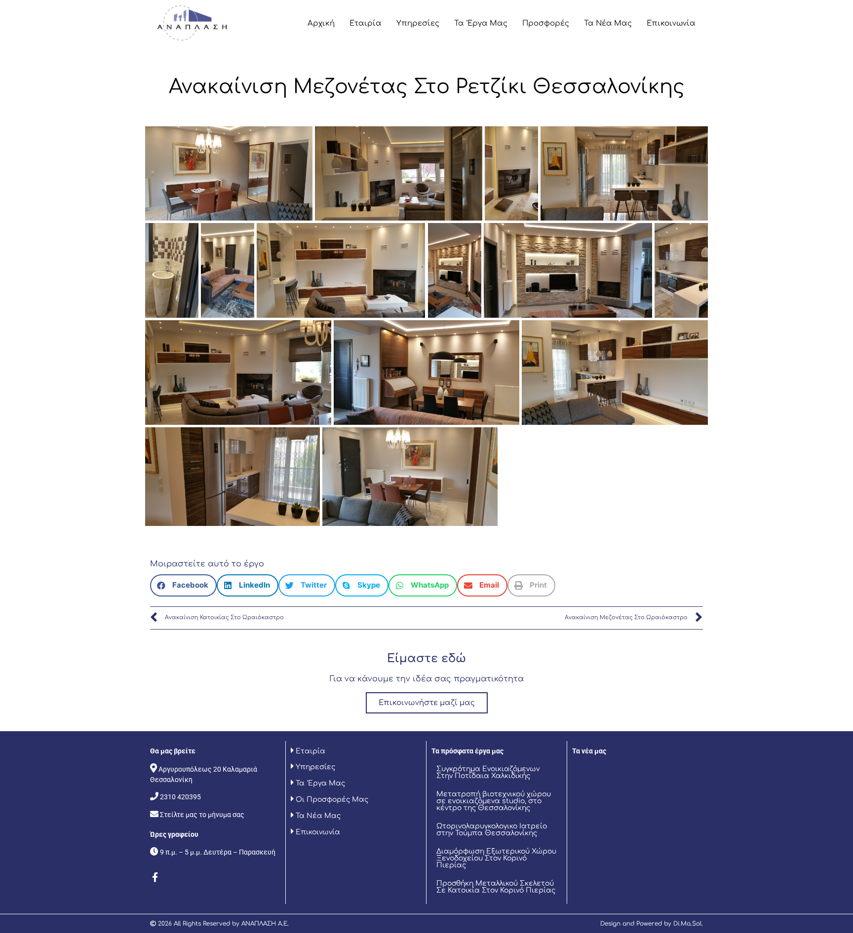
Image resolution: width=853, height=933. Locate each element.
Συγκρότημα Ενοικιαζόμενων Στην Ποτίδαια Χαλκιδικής (488, 772)
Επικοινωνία (671, 23)
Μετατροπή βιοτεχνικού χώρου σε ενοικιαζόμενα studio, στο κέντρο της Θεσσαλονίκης (493, 801)
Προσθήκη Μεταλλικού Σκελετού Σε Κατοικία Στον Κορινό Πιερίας (495, 887)
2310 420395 (180, 797)
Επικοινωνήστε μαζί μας (427, 703)
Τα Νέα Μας (608, 23)
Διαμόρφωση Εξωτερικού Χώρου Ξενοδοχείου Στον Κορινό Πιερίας (496, 858)
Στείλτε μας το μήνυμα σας (202, 815)
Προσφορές (545, 23)
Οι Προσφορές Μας (331, 799)
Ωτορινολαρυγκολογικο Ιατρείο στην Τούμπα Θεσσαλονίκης (491, 829)
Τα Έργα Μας (480, 23)
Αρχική (321, 23)
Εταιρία (365, 23)
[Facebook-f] (155, 877)
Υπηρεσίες (417, 23)
